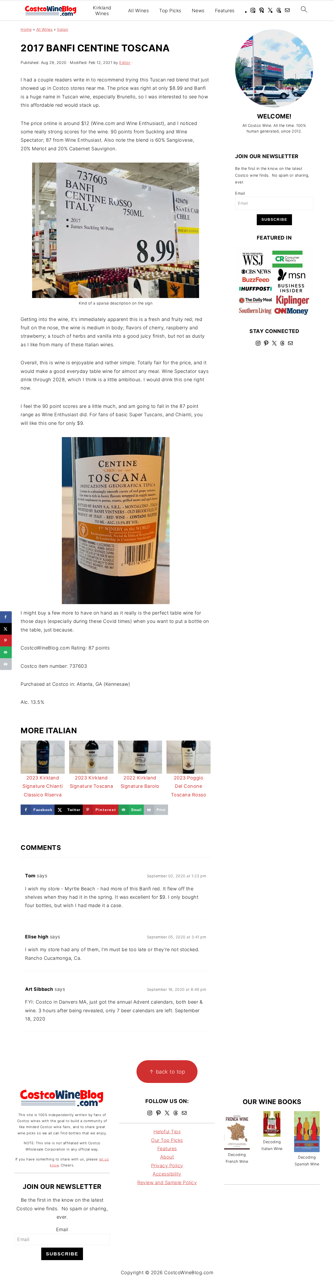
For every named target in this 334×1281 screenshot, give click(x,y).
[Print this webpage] (6, 664)
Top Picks (170, 10)
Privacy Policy (167, 1165)
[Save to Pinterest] (6, 640)
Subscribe (274, 219)
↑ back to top (167, 1071)
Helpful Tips (167, 1132)
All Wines (138, 10)
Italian (62, 29)
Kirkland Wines (102, 10)
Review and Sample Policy (167, 1182)
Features (225, 10)
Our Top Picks (167, 1140)
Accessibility (167, 1174)
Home (26, 29)
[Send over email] (6, 652)
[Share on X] (6, 629)
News (198, 10)
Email (240, 193)
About (167, 1157)
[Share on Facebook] (6, 617)
